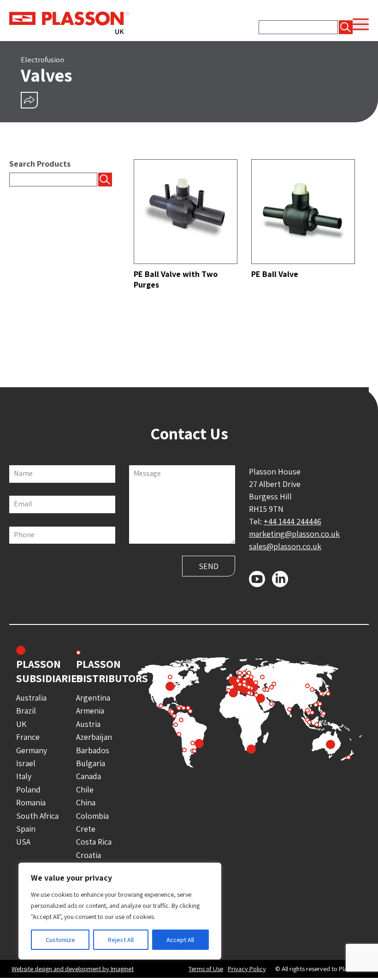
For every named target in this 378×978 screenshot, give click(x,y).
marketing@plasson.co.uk (294, 533)
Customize (60, 940)
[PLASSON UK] (69, 22)
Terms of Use (206, 969)
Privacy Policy (247, 969)
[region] (119, 911)
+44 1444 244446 (292, 521)
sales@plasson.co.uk (285, 546)
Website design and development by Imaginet (73, 968)
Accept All (180, 940)
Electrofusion (42, 59)
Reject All (121, 940)
